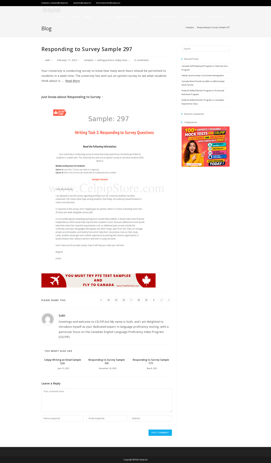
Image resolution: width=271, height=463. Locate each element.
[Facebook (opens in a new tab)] (214, 3)
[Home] (182, 27)
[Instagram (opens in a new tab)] (221, 3)
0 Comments (142, 60)
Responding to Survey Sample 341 (106, 361)
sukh (47, 60)
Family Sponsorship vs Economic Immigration (203, 75)
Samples (88, 60)
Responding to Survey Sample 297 (213, 27)
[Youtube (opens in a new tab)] (227, 3)
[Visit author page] (47, 319)
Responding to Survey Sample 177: (151, 361)
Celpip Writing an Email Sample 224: (62, 361)
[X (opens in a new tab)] (204, 3)
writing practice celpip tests (112, 60)
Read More (72, 81)
